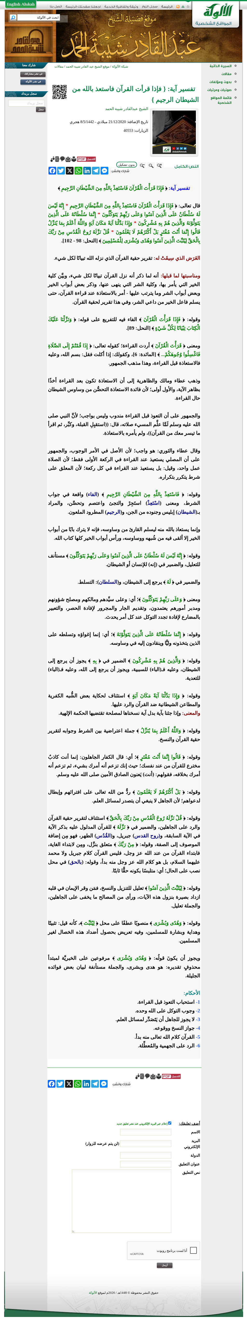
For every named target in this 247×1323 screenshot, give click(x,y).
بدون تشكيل (126, 165)
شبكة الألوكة (120, 66)
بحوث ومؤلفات (220, 82)
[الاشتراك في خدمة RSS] (177, 8)
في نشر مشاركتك (33, 73)
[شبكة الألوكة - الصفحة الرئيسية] (166, 8)
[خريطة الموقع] (182, 8)
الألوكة (93, 1293)
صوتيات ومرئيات (219, 90)
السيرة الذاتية (221, 66)
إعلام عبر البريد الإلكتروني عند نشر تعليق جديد (142, 1123)
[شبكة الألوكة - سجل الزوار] (149, 8)
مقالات (226, 74)
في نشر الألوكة (33, 81)
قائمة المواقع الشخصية (221, 100)
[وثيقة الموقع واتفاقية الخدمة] (121, 8)
